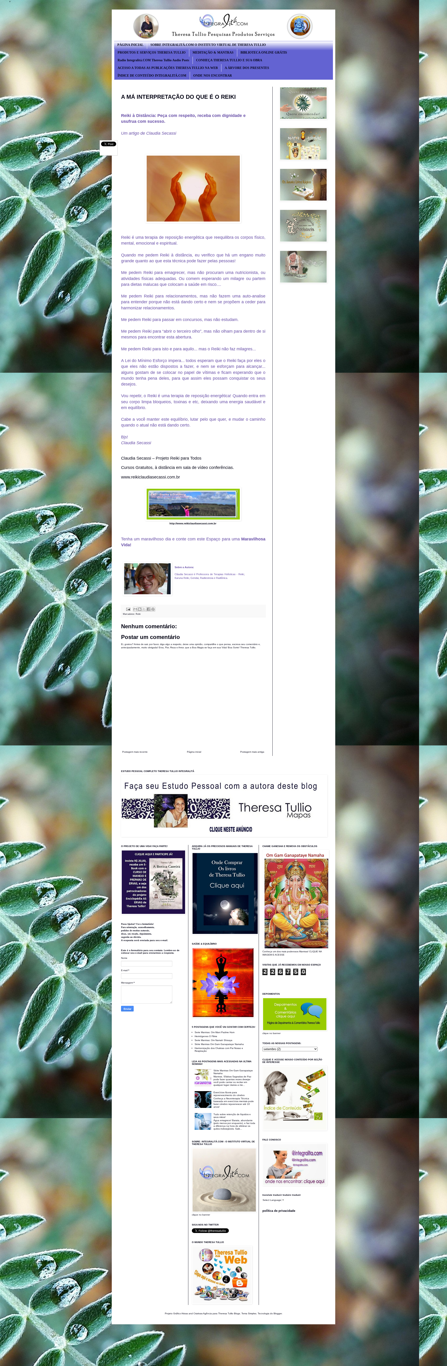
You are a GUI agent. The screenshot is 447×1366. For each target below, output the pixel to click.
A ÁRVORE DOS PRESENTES (247, 68)
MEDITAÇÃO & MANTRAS (213, 52)
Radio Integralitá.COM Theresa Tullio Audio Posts (153, 60)
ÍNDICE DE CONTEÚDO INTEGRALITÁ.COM (152, 75)
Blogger (278, 1313)
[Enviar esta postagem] (128, 609)
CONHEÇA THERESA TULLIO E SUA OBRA (229, 60)
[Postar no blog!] (139, 609)
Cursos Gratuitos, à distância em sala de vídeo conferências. (177, 467)
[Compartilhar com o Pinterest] (153, 609)
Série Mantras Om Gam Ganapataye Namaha (219, 1044)
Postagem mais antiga (252, 752)
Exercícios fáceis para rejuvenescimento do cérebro (229, 1093)
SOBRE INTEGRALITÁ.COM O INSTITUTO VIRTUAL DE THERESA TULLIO (208, 45)
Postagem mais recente (135, 752)
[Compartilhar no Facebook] (148, 609)
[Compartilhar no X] (144, 609)
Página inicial (194, 752)
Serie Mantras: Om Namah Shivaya (213, 1040)
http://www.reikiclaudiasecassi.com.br (192, 523)
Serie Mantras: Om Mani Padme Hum (214, 1032)
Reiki (138, 614)
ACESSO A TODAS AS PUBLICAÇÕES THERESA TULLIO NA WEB (168, 68)
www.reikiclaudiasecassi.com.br (150, 477)
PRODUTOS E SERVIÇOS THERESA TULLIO (152, 52)
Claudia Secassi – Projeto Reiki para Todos (161, 458)
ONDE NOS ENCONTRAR (212, 75)
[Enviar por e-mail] (135, 609)
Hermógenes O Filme (206, 1036)
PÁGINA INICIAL (130, 45)
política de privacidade (278, 1210)
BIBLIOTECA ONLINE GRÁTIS (263, 52)
